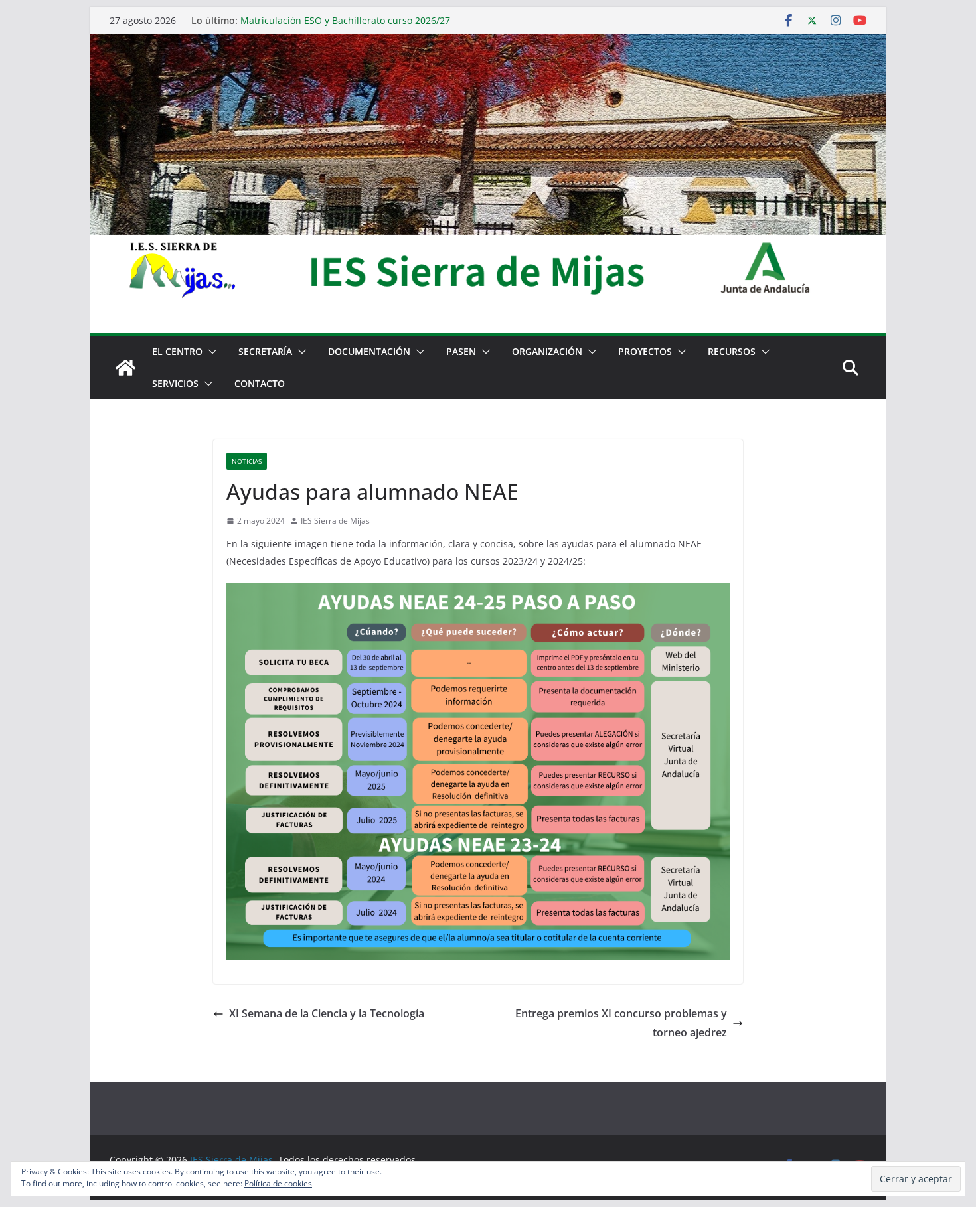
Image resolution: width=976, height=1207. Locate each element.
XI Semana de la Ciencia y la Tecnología (326, 1013)
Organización (547, 351)
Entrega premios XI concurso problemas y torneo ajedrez (621, 1023)
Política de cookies (278, 1183)
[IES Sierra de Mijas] (488, 43)
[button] (210, 351)
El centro (177, 351)
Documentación (369, 351)
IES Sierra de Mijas (335, 520)
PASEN (461, 351)
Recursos (732, 351)
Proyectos (645, 351)
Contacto (259, 383)
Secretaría (265, 351)
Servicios (175, 383)
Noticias (247, 461)
